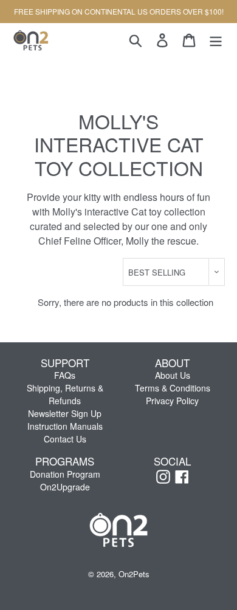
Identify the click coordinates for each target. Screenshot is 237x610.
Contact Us (65, 439)
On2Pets (133, 574)
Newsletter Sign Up (64, 413)
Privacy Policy (172, 401)
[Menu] (215, 39)
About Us (172, 375)
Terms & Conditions (172, 388)
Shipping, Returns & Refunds (65, 394)
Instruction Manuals (65, 426)
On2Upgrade (65, 487)
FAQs (64, 375)
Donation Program (65, 474)
